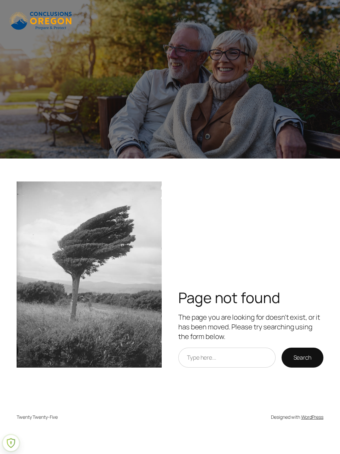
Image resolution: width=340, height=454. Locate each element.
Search (302, 357)
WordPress (312, 417)
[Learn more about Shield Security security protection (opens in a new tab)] (11, 443)
